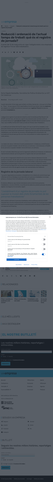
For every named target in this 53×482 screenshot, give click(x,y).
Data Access (26, 264)
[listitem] (26, 236)
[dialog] (26, 241)
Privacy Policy (34, 264)
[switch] (43, 239)
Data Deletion (19, 264)
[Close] (50, 217)
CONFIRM (16, 259)
